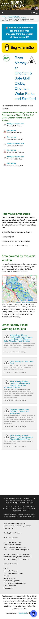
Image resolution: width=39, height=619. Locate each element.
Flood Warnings (13, 16)
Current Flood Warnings (12, 545)
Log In (6, 568)
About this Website (11, 571)
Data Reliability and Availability (15, 583)
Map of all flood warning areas (15, 547)
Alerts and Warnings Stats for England (17, 554)
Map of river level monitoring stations (17, 526)
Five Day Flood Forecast (12, 533)
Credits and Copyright (12, 581)
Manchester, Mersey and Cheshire (15, 18)
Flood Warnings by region (13, 542)
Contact (7, 576)
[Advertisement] (19, 190)
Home (3, 16)
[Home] (14, 12)
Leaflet (18, 302)
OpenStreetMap (26, 302)
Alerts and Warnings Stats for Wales (16, 559)
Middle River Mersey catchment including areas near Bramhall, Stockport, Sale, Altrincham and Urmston (18, 338)
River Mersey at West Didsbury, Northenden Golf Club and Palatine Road (21, 437)
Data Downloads (10, 586)
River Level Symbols (11, 537)
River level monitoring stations (14, 523)
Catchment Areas (10, 528)
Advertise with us (10, 578)
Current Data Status (11, 564)
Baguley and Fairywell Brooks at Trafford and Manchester (19, 411)
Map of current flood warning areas (16, 550)
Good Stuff (23, 613)
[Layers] (33, 278)
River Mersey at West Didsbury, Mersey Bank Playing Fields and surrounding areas (17, 384)
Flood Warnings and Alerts (13, 573)
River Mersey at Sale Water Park (22, 362)
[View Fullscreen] (4, 285)
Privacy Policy (8, 588)
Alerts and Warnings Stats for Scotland (18, 557)
